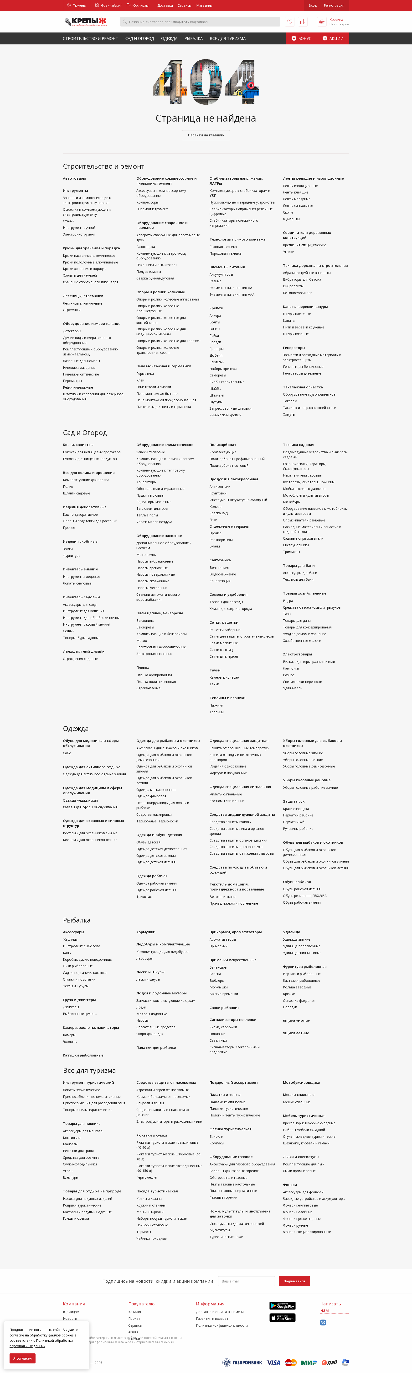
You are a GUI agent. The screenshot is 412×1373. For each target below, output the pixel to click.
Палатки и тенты (225, 1094)
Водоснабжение (223, 574)
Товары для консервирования (307, 627)
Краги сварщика (296, 808)
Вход (313, 5)
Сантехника (220, 560)
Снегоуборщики (296, 545)
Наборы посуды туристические (161, 1218)
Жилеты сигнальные (226, 794)
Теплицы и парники (228, 697)
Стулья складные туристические (309, 1136)
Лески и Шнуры (150, 972)
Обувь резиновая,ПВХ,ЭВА (305, 895)
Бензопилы (145, 620)
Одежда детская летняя (155, 862)
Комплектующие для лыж (303, 1164)
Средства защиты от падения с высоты (242, 853)
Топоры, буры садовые (81, 637)
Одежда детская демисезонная (161, 849)
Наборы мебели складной (304, 1129)
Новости (70, 1318)
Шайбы (215, 388)
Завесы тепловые (150, 452)
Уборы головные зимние (303, 753)
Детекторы (72, 331)
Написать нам (330, 1307)
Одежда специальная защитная (239, 740)
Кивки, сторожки (223, 1027)
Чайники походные (151, 1238)
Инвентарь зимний (80, 569)
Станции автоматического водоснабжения (158, 597)
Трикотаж (144, 896)
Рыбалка (194, 38)
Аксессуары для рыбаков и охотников (167, 748)
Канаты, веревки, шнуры (305, 306)
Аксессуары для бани (300, 572)
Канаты (289, 320)
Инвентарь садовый (81, 597)
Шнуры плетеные (297, 313)
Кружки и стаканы (150, 1205)
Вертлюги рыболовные (302, 973)
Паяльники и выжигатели (156, 265)
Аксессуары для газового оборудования (242, 1164)
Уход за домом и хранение (304, 634)
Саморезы (218, 375)
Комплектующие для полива (86, 479)
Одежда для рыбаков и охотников (168, 740)
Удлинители (292, 688)
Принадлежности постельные (234, 903)
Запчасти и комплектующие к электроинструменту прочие (87, 200)
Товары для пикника (82, 1123)
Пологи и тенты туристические (235, 1115)
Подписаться (294, 1281)
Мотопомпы (146, 554)
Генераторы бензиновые (303, 366)
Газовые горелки (223, 1197)
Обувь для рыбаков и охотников (313, 842)
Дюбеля (216, 355)
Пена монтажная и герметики (163, 366)
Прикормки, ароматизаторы (236, 931)
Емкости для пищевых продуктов (90, 458)
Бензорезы (145, 627)
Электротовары (297, 654)
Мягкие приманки (224, 994)
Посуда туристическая (157, 1191)
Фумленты (291, 219)
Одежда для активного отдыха (91, 766)
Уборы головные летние (303, 759)
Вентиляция (219, 567)
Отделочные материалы (229, 526)
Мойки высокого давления (304, 488)
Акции (336, 38)
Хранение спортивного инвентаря (90, 282)
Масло (141, 640)
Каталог (135, 1311)
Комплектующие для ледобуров (162, 951)
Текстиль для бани (298, 579)
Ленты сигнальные (298, 205)
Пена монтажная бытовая (157, 393)
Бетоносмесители (297, 292)
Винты (215, 329)
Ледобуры (144, 958)
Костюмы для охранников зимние (90, 833)
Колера (215, 506)
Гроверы (217, 348)
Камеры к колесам (224, 677)
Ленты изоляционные (300, 185)
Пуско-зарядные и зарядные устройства (242, 202)
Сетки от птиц (221, 649)
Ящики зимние (296, 1020)
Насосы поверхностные (155, 574)
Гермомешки (146, 1177)
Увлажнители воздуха (154, 522)
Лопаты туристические (81, 1090)
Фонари (290, 1184)
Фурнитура (71, 555)
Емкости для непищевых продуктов (92, 452)
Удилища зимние (296, 939)
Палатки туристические (229, 1108)
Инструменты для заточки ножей (237, 1223)
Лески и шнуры (148, 979)
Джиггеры (71, 1007)
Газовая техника (223, 246)
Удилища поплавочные (301, 946)
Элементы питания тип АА (231, 287)
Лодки (141, 1007)
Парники (216, 705)
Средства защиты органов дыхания (238, 840)
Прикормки (218, 946)
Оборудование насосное (159, 535)
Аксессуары (73, 931)
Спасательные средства (155, 1027)
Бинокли (216, 1136)
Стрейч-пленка (148, 688)
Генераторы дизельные (302, 373)
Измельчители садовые (302, 475)
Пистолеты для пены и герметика (163, 406)
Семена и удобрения (228, 594)
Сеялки (68, 631)
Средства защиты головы (230, 822)
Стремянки (72, 309)
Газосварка (145, 246)
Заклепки (217, 362)
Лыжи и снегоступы (301, 1156)
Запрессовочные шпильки (231, 408)
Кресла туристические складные (309, 1123)
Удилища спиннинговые (302, 952)
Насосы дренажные (152, 568)
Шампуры (70, 1177)
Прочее (69, 527)
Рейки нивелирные (78, 387)
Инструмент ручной (79, 227)
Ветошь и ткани (223, 896)
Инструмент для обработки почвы (91, 617)
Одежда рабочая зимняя (156, 883)
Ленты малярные (296, 199)
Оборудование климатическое (164, 444)
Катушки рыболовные (83, 1055)
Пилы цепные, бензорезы (159, 613)
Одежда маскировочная (155, 789)
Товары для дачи (297, 620)
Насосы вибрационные (154, 561)
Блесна (215, 973)
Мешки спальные (298, 1094)
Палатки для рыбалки (156, 1047)
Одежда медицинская (80, 800)
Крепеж (216, 308)
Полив (68, 486)
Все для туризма (228, 38)
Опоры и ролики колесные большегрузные (157, 308)
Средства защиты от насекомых (166, 1082)
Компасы (217, 1143)
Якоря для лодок (149, 1033)
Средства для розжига (81, 1157)
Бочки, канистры (78, 444)
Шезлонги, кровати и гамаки (306, 1143)
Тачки (215, 670)
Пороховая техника (226, 253)
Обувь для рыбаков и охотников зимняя (316, 861)
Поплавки (217, 1033)
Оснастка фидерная (299, 1000)
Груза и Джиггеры (79, 999)
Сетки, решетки (224, 622)
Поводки (290, 1007)
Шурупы (216, 402)
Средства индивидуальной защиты (242, 814)
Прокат (134, 1318)
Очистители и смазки (153, 387)
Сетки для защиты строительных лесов (242, 636)
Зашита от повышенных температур (239, 748)
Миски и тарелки (150, 1211)
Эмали (215, 546)
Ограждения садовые (80, 658)
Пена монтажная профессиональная (166, 400)
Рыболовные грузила (80, 1013)
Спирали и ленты (150, 1103)
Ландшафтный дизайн (83, 651)
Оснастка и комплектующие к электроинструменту (87, 212)
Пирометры (72, 380)
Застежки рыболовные (301, 980)
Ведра (288, 600)
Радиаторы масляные (153, 501)
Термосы (143, 1231)
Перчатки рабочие (298, 815)
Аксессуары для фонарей (303, 1192)
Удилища (291, 931)
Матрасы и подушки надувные (87, 1212)
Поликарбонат (223, 444)
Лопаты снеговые (77, 583)
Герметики (145, 373)
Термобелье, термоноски (157, 821)
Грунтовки (218, 493)
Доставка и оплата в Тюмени (220, 1311)
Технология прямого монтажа (238, 239)
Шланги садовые (76, 493)
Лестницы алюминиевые (82, 303)
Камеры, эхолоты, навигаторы (91, 1027)
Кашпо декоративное (80, 514)
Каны (67, 952)
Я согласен (22, 1358)
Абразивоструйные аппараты (307, 272)
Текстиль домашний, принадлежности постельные (237, 886)
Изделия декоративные (85, 506)
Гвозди (215, 342)
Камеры (69, 1035)
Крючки (289, 994)
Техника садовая (298, 444)
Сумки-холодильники (80, 1164)
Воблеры (217, 980)
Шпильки (217, 395)
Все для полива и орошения (89, 472)
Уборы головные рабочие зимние (310, 787)
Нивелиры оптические (81, 374)
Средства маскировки (154, 814)
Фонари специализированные (307, 1231)
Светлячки (218, 1040)
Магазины (204, 5)
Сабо (67, 753)
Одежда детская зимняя (156, 855)
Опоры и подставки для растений (90, 521)
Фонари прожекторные (302, 1218)
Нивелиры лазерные (79, 367)
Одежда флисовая (151, 796)
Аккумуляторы (221, 274)
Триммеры (291, 551)
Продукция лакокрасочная (234, 479)
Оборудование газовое (231, 1156)
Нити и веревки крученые (303, 327)
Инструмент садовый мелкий (86, 624)
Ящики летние (296, 1032)
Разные (215, 281)
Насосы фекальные (152, 587)
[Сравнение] (303, 22)
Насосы (142, 1020)
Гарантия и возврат (212, 1318)
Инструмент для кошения (83, 611)
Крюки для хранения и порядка (91, 248)
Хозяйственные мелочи (302, 640)
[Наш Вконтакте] (323, 1323)
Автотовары (74, 178)
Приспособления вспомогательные (92, 1096)
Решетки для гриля (78, 1150)
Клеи (140, 380)
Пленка (142, 667)
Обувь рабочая (297, 881)
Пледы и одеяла (76, 1218)
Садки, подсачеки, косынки (85, 972)
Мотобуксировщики (301, 1082)
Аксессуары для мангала (83, 1131)
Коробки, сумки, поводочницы (87, 959)
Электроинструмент (79, 234)
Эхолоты (70, 1041)
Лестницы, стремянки (83, 295)
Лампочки (291, 668)
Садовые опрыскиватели (303, 538)
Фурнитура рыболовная (305, 966)
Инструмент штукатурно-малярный (238, 500)
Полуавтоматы (148, 271)
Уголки (288, 251)
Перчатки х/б (293, 822)
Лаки (213, 519)
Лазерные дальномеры (81, 361)
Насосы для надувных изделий (87, 1198)
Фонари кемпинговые (300, 1205)
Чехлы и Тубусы (75, 986)
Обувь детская (148, 842)
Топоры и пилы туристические (87, 1109)
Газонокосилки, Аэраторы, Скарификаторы (304, 466)
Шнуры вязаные (296, 334)
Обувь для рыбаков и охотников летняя (316, 868)
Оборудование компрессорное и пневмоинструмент (166, 181)
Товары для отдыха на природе (92, 1191)
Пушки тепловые (150, 495)
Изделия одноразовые (228, 766)
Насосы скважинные (152, 581)
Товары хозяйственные (304, 593)
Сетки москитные (224, 643)
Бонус (304, 38)
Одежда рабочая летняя (156, 890)
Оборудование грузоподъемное (309, 394)
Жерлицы (70, 939)
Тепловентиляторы (152, 508)
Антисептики (220, 486)
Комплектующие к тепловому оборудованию (160, 472)
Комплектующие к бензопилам (161, 634)
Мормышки (219, 987)
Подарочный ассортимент (234, 1082)
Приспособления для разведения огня (94, 1103)
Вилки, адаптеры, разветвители (309, 661)
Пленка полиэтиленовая (156, 681)
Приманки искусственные (233, 959)
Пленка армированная (154, 675)
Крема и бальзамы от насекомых (163, 1096)
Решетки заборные (225, 630)
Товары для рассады (226, 602)
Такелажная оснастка (303, 387)
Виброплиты (293, 286)
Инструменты (75, 190)
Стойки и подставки (79, 979)
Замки (68, 549)
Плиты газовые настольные (232, 1184)
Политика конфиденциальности (222, 1325)
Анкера (215, 315)
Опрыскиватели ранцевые (304, 520)
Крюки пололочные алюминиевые (90, 262)
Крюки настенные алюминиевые (89, 255)
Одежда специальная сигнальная (240, 786)
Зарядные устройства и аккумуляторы (314, 1198)
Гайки (214, 335)
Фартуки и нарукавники (228, 773)
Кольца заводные (297, 987)
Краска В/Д (219, 513)
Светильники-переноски (302, 681)
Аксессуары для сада (80, 604)
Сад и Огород (139, 38)
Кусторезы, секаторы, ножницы (309, 482)
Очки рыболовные (78, 966)
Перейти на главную (206, 135)
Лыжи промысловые (299, 1171)
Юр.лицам (140, 5)
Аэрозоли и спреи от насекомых (162, 1090)
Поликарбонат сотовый (229, 465)
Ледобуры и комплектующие (163, 944)
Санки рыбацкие (225, 1007)
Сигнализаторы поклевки (233, 1019)
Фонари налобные (298, 1212)
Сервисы (184, 5)
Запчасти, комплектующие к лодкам (165, 1000)
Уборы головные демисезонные (309, 766)
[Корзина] (322, 22)
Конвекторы (146, 482)
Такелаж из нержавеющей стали (309, 407)
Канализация (220, 581)
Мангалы (70, 1144)
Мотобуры (291, 501)
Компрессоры (147, 202)
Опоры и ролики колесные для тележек (168, 340)
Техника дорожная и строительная (315, 265)
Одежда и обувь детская (159, 834)
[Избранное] (289, 22)
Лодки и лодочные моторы (161, 993)
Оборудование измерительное (91, 323)
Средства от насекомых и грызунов (312, 607)
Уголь (67, 1171)
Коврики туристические (82, 1205)
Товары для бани (299, 565)
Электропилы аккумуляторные (161, 647)
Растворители (221, 539)
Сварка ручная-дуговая (155, 278)
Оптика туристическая (231, 1128)
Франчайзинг (111, 5)
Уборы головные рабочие (307, 780)
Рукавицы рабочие (298, 828)
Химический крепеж (226, 415)
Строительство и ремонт (90, 38)
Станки (68, 221)
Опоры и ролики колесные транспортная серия (157, 350)
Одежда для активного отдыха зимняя (94, 774)
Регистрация (334, 5)
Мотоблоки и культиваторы (306, 495)
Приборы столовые (152, 1225)
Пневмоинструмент (152, 209)
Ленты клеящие (295, 192)
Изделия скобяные (80, 541)
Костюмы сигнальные (227, 801)
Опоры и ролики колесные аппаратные (168, 299)
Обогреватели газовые (228, 1177)
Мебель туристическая (304, 1115)
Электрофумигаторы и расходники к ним (169, 1121)
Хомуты (289, 414)
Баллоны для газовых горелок (234, 1171)
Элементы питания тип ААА (232, 294)
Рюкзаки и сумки (151, 1135)
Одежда (169, 38)
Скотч (288, 212)
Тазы (287, 613)
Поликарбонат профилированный (237, 458)
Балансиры (218, 967)
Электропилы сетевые (154, 653)
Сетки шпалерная (224, 656)
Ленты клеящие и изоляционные (313, 178)
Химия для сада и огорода (231, 608)
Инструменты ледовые (81, 576)
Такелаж (290, 401)
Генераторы (294, 347)
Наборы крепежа (223, 368)
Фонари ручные (295, 1225)
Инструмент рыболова (81, 946)
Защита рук (293, 801)
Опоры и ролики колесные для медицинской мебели (161, 331)
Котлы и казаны (149, 1198)
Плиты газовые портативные (233, 1190)
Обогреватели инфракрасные (160, 488)
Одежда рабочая (152, 875)
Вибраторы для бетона (302, 279)
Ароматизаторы (223, 939)
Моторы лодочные (151, 1014)
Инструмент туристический (88, 1082)
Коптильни (72, 1137)
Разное (289, 675)
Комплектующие (223, 452)
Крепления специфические (304, 245)
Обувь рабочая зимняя (302, 902)
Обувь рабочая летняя (301, 889)
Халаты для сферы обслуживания (90, 807)
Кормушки (145, 931)
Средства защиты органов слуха (236, 846)
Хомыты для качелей (80, 275)
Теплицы (217, 712)
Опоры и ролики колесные (160, 292)
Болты (215, 322)
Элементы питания (227, 266)
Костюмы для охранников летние (90, 839)
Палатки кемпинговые (228, 1102)
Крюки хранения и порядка (84, 268)
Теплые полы (147, 515)
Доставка (165, 5)
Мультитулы (220, 1230)
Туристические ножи (226, 1236)
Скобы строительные (227, 382)
